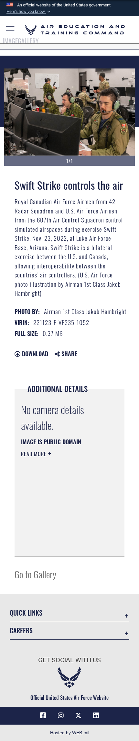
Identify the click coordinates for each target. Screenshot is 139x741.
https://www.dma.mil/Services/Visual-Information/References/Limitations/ (60, 535)
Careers (21, 630)
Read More (34, 454)
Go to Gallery (35, 574)
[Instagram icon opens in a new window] (61, 715)
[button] (29, 11)
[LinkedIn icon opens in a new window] (96, 715)
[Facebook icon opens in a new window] (43, 715)
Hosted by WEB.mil (69, 732)
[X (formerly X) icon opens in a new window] (78, 715)
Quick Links (26, 613)
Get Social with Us (69, 660)
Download (34, 353)
